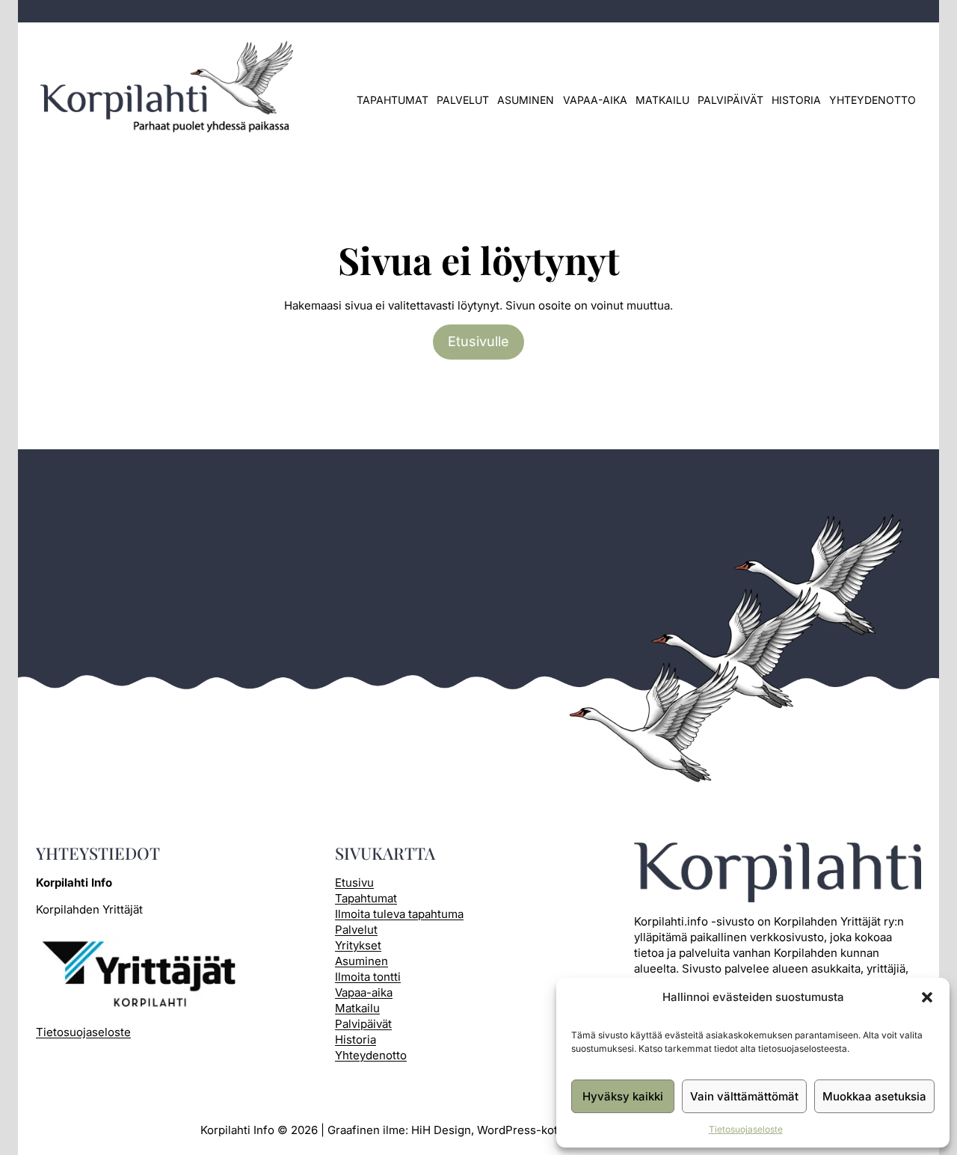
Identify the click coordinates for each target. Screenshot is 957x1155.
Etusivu (354, 882)
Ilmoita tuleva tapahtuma (399, 914)
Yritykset (358, 945)
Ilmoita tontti (368, 977)
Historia (796, 99)
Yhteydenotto (872, 99)
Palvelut (463, 99)
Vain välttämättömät (744, 1096)
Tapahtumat (392, 99)
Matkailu (662, 99)
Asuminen (525, 99)
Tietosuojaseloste (746, 1129)
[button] (927, 997)
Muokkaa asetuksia (874, 1096)
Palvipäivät (730, 99)
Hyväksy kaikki (622, 1096)
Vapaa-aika (595, 99)
